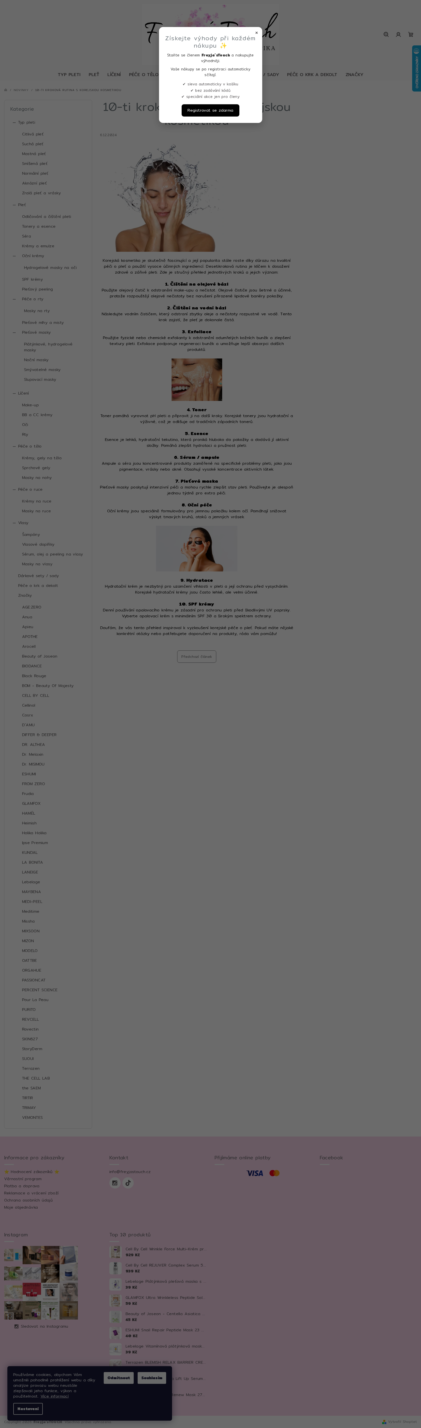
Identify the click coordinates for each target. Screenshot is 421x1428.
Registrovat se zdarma (210, 110)
